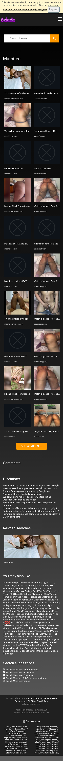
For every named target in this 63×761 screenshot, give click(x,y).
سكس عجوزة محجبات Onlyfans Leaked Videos (29, 584)
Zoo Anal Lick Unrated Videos (35, 648)
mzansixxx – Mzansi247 (16, 243)
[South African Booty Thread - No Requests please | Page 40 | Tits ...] (17, 426)
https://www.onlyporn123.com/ (47, 742)
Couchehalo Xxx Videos (15, 650)
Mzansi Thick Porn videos (17, 206)
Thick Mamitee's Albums (16, 93)
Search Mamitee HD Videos (19, 675)
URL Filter (31, 701)
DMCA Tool (42, 701)
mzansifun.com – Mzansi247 (48, 243)
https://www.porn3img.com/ (47, 748)
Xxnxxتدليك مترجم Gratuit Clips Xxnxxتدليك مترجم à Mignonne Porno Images (27, 607)
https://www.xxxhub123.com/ (16, 746)
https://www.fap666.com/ (16, 735)
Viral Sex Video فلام (47, 591)
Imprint (29, 698)
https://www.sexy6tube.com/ (47, 729)
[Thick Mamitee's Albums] (17, 88)
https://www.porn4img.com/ (47, 751)
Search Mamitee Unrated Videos (21, 669)
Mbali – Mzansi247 (13, 168)
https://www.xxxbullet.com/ (16, 744)
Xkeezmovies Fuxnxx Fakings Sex (20, 591)
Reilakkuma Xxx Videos (26, 633)
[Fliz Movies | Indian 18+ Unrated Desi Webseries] (47, 126)
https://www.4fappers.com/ (16, 727)
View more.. (31, 446)
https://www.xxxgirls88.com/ (47, 727)
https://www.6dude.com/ (16, 733)
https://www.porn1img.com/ (47, 744)
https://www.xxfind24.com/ (16, 751)
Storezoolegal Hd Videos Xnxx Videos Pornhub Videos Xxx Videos (28, 587)
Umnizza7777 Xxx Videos (24, 645)
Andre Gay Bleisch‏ (41, 616)
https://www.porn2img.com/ (47, 746)
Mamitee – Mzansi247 (15, 281)
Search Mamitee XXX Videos (19, 672)
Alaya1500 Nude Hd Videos (17, 594)
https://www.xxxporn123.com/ (16, 748)
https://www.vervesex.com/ (16, 742)
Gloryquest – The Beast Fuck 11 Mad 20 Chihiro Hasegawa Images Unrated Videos (30, 636)
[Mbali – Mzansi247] (17, 163)
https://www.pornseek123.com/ (46, 733)
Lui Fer (6, 599)
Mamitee (8, 562)
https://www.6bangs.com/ (16, 731)
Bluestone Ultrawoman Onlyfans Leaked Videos (35, 602)
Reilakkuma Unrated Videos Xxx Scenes (23, 625)
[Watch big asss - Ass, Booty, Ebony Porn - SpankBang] (17, 126)
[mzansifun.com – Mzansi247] (47, 238)
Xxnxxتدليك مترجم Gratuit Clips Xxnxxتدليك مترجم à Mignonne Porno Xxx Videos (31, 611)
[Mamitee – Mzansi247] (17, 276)
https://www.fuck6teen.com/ (47, 731)
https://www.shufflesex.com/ (16, 740)
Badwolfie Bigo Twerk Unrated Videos (22, 582)
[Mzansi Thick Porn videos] (17, 201)
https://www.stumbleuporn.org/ (46, 753)
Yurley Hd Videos (11, 605)
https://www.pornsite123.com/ (16, 738)
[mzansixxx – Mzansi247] (17, 238)
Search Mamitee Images (17, 681)
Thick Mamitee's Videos (16, 318)
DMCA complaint (11, 516)
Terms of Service (42, 698)
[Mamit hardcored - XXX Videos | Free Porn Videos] (47, 88)
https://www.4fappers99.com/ (16, 729)
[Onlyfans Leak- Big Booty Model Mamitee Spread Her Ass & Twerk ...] (47, 426)
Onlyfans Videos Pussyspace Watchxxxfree (34, 596)
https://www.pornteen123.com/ (47, 738)
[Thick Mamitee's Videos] (17, 313)
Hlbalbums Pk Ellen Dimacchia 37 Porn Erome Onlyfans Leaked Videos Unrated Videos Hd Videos (30, 631)
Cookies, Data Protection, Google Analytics (25, 9)
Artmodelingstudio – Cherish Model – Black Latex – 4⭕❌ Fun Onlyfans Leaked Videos (29, 621)
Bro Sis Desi (46, 622)
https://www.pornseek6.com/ (46, 735)
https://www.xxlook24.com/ (16, 753)
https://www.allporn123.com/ (46, 740)
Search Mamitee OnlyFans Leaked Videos (26, 678)
